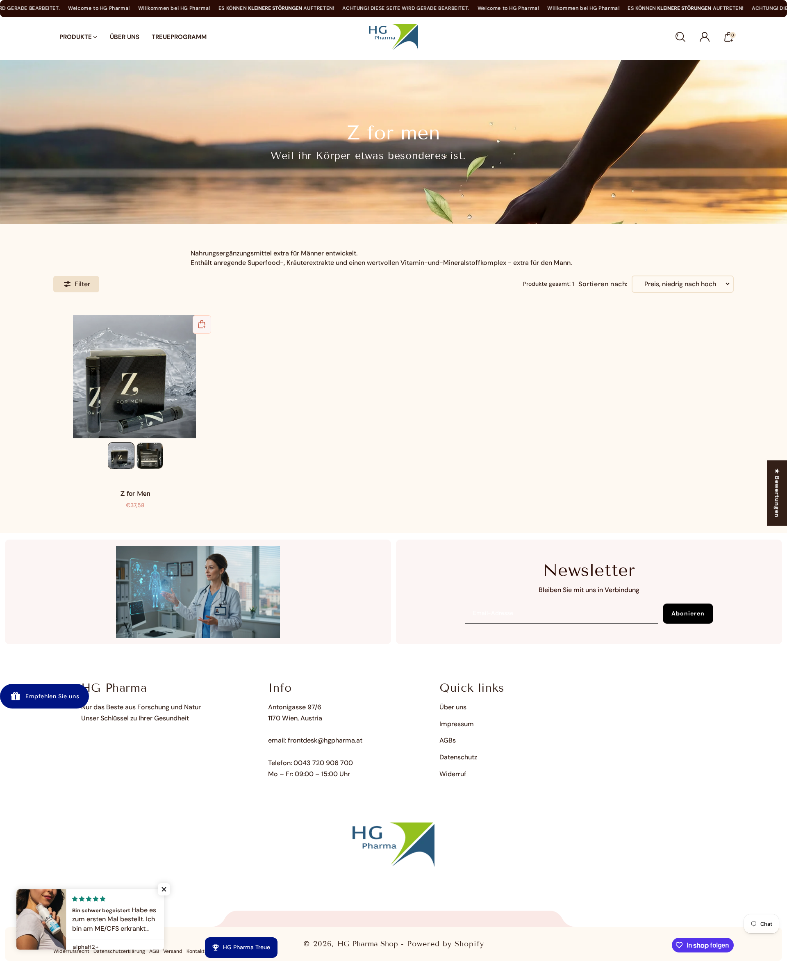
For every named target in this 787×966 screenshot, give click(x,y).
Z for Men (135, 376)
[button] (164, 889)
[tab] (121, 455)
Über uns (452, 707)
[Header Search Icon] (680, 37)
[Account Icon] (705, 37)
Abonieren (688, 613)
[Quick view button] (202, 324)
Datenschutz (458, 757)
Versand (172, 951)
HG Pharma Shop (367, 943)
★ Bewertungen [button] (777, 493)
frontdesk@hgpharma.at (325, 740)
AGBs (447, 740)
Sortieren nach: (603, 284)
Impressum (456, 724)
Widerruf (452, 774)
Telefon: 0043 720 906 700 (310, 763)
